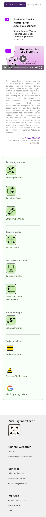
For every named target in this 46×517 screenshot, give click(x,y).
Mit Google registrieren (17, 394)
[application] (23, 58)
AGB (10, 510)
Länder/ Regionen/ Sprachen (20, 456)
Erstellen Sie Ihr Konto (16, 376)
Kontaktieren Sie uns (17, 478)
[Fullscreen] (40, 67)
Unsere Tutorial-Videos (15, 4)
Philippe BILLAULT (32, 138)
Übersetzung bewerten (17, 483)
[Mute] (36, 67)
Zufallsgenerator (34, 4)
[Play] (23, 58)
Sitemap (11, 451)
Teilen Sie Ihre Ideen (16, 473)
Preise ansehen (13, 354)
